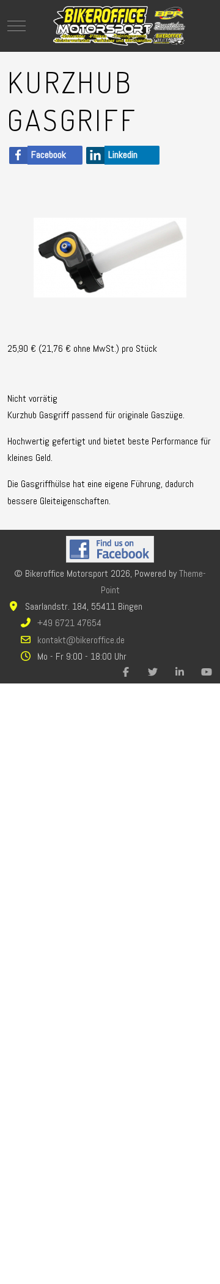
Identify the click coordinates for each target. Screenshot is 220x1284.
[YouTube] (206, 672)
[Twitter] (153, 672)
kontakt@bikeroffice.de (81, 639)
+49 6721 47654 (69, 622)
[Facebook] (126, 672)
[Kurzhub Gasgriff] (110, 257)
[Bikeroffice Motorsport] (119, 26)
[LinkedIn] (180, 672)
